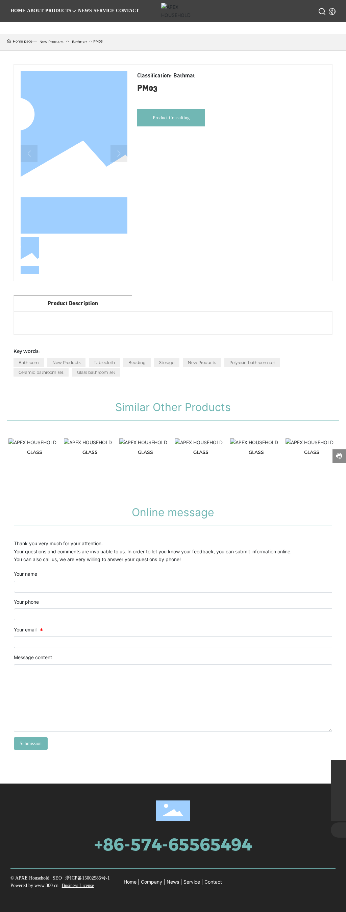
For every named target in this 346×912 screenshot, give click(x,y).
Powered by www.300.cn (34, 885)
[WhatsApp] (338, 767)
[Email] (338, 782)
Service (191, 882)
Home (130, 882)
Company (151, 882)
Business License (78, 885)
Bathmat (79, 42)
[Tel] (338, 798)
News (173, 882)
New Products (52, 42)
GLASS (34, 452)
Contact (213, 882)
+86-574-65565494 (173, 844)
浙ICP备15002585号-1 (87, 878)
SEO (57, 878)
